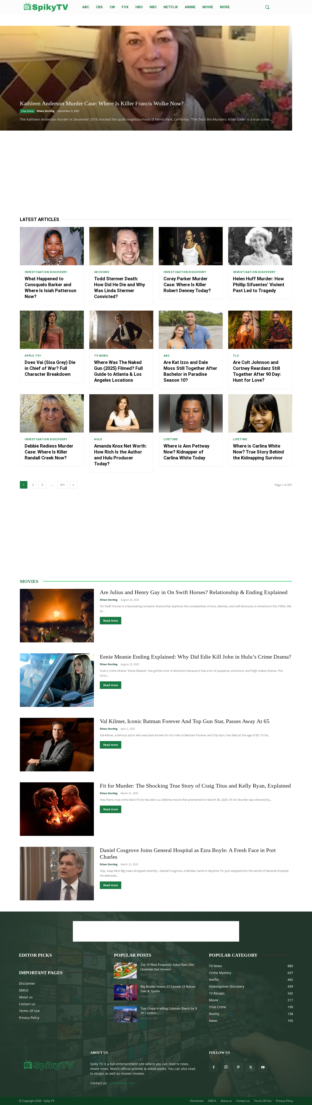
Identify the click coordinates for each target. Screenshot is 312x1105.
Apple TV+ (33, 355)
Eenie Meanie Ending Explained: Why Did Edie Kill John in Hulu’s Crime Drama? (195, 657)
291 (62, 485)
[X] (250, 1067)
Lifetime (171, 439)
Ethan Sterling (45, 111)
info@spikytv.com (121, 1083)
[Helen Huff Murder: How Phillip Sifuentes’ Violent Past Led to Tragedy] (260, 246)
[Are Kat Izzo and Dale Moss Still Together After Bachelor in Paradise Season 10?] (191, 330)
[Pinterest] (238, 1067)
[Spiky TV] (46, 7)
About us (26, 997)
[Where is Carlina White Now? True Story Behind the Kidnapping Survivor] (260, 413)
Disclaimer (27, 983)
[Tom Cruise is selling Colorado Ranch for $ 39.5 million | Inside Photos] (125, 1014)
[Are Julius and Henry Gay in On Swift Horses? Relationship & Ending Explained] (57, 615)
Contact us (27, 1004)
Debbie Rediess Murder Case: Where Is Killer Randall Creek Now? (49, 452)
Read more (110, 620)
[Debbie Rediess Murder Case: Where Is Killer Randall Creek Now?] (52, 413)
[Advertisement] (156, 173)
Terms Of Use (29, 1011)
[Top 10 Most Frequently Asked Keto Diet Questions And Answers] (125, 971)
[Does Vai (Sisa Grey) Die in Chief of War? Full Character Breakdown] (52, 330)
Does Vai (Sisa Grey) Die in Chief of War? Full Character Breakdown (50, 368)
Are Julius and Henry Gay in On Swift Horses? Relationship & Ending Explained (194, 592)
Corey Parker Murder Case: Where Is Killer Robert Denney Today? (187, 284)
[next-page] (73, 485)
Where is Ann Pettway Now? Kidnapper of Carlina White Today (186, 452)
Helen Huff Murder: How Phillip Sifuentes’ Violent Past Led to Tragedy (258, 284)
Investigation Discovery (46, 272)
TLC (236, 355)
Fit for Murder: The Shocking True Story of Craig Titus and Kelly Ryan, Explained (195, 786)
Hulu (98, 439)
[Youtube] (262, 1067)
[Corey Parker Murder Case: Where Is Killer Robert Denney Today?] (191, 246)
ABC (167, 355)
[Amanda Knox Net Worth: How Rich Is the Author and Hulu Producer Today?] (121, 413)
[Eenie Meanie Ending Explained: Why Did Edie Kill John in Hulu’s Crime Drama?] (57, 680)
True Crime (27, 111)
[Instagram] (225, 1067)
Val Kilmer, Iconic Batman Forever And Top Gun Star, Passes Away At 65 (185, 721)
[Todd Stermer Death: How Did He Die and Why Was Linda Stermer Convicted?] (121, 246)
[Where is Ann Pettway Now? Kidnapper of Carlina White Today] (191, 413)
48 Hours (101, 272)
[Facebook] (213, 1067)
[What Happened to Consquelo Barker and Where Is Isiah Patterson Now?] (52, 246)
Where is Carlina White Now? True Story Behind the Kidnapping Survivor (258, 452)
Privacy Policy (29, 1017)
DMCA (23, 990)
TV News (101, 355)
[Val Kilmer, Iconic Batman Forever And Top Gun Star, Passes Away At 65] (57, 744)
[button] (267, 7)
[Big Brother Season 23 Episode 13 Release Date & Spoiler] (125, 992)
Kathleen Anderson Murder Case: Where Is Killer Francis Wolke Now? (102, 103)
